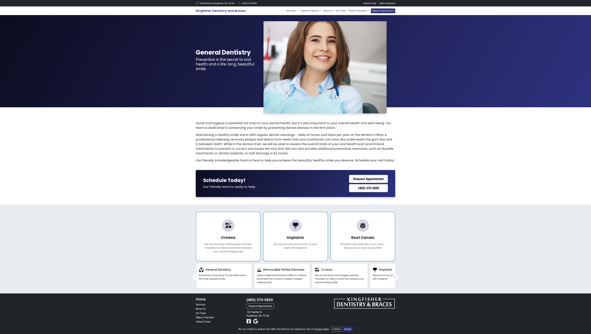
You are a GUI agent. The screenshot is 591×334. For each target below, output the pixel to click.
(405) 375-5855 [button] (368, 188)
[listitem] (224, 276)
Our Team (341, 10)
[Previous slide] (196, 277)
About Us (328, 10)
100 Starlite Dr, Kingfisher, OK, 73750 (216, 3)
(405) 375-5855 (249, 3)
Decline (336, 329)
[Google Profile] (255, 321)
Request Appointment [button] (383, 11)
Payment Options (310, 10)
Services (291, 10)
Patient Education (357, 10)
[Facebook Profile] (249, 321)
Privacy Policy (322, 329)
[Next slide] (395, 277)
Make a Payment (387, 3)
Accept (347, 329)
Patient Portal (369, 3)
